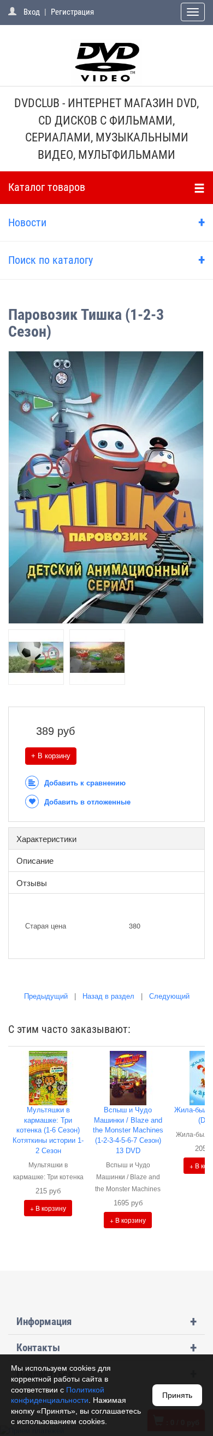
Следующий (169, 996)
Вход (31, 12)
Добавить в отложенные (87, 802)
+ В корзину (50, 756)
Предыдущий (46, 996)
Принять (177, 1395)
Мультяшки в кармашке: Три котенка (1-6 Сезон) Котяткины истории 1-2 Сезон (48, 1130)
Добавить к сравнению (85, 783)
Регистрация (72, 12)
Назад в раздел (108, 996)
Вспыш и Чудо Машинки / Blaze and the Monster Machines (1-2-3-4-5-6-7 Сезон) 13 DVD (128, 1130)
